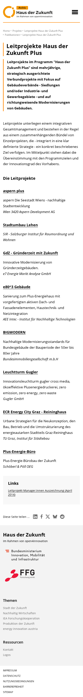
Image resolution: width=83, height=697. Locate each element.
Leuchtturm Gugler (20, 372)
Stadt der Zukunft (15, 608)
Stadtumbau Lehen (20, 224)
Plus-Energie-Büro (19, 451)
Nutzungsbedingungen (18, 681)
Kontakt (8, 650)
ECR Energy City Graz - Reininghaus (34, 411)
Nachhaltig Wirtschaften (19, 613)
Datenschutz (12, 676)
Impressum (10, 670)
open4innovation (36, 541)
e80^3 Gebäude (16, 286)
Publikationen (12, 34)
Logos (7, 655)
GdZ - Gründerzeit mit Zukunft (30, 253)
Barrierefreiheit (13, 686)
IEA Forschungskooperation (21, 618)
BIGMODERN (14, 332)
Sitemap (8, 692)
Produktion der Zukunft (18, 623)
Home (6, 30)
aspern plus (13, 190)
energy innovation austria (20, 629)
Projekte (17, 30)
